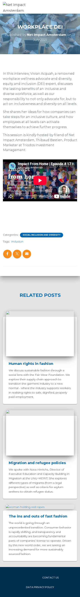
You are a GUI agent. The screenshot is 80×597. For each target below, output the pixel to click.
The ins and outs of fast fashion (38, 516)
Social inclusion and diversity (41, 235)
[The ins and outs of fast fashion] (25, 507)
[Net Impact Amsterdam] (20, 7)
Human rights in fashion (31, 364)
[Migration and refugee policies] (40, 432)
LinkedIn (21, 577)
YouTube (35, 577)
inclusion (17, 241)
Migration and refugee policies (37, 463)
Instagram (28, 577)
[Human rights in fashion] (40, 333)
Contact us (50, 577)
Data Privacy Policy (40, 587)
